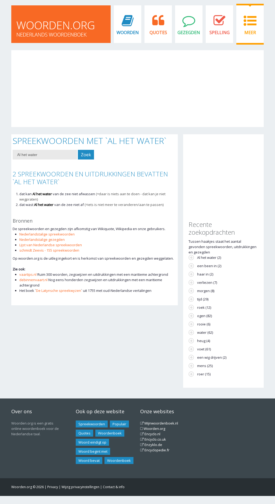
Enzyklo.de (153, 444)
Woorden (128, 32)
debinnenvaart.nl (33, 279)
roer (200, 374)
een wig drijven (209, 357)
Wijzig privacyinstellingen (80, 487)
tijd (199, 299)
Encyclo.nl (152, 434)
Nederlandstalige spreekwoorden (47, 234)
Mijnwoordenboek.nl (161, 423)
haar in (203, 274)
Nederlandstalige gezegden (42, 239)
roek (201, 307)
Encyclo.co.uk (155, 439)
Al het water (206, 257)
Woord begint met (92, 451)
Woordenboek (110, 433)
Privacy (52, 487)
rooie (201, 324)
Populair (119, 424)
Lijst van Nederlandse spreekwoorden (50, 244)
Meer (250, 32)
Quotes (158, 32)
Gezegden (189, 32)
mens (201, 365)
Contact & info (114, 487)
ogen (201, 315)
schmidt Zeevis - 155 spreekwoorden (49, 250)
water (202, 332)
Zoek (86, 155)
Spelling (219, 32)
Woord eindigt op (92, 442)
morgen (203, 290)
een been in (207, 265)
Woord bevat (89, 460)
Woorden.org (154, 428)
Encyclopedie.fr (156, 450)
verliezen (204, 282)
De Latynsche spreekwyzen (58, 290)
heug (201, 340)
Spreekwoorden (91, 424)
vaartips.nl (28, 274)
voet (200, 349)
